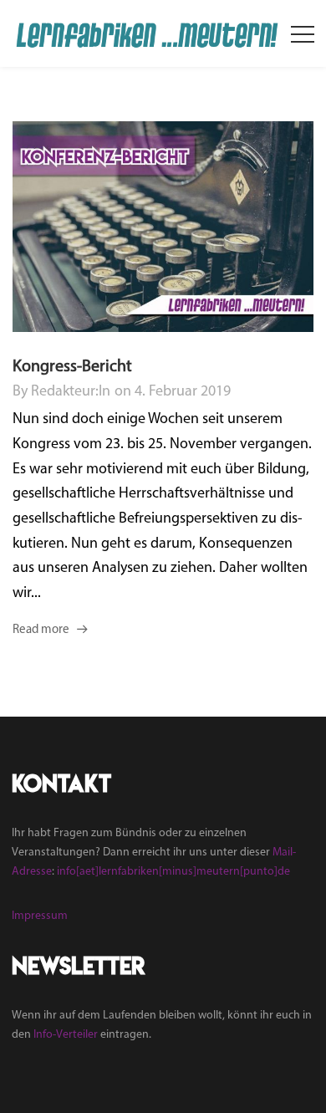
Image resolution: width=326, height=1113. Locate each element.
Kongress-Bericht (72, 367)
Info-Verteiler (65, 1035)
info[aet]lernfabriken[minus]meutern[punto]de (173, 871)
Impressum (40, 916)
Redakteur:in (70, 392)
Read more (41, 630)
